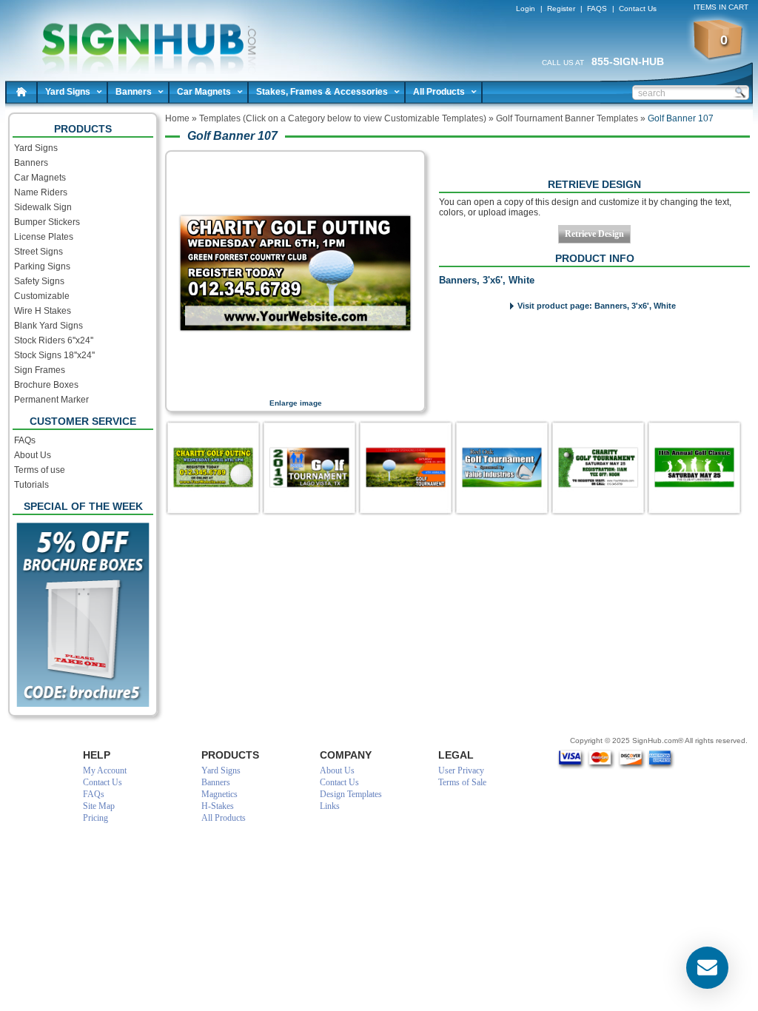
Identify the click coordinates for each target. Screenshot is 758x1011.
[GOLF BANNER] (406, 468)
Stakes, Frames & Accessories (322, 92)
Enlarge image (295, 403)
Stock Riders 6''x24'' (53, 340)
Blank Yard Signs (48, 325)
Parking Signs (42, 266)
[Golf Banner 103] (694, 468)
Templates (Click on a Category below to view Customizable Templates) (342, 118)
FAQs (25, 440)
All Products (439, 92)
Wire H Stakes (42, 311)
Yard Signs (67, 92)
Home (21, 91)
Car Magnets (204, 92)
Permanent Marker (51, 399)
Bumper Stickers (47, 222)
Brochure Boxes (46, 385)
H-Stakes (217, 806)
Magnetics (219, 794)
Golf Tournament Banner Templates (567, 118)
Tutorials (31, 485)
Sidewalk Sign (43, 207)
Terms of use (39, 470)
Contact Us (638, 8)
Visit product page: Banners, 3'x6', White (596, 305)
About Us (32, 455)
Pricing (95, 818)
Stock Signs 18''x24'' (54, 355)
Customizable (42, 296)
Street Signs (38, 251)
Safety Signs (39, 281)
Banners (133, 92)
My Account (105, 770)
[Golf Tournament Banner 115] (598, 468)
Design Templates (351, 794)
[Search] (739, 91)
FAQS (597, 8)
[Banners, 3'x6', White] (295, 388)
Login (525, 8)
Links (330, 806)
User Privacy (461, 770)
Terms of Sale (462, 782)
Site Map (99, 806)
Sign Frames (39, 370)
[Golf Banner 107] (213, 468)
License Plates (43, 237)
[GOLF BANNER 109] (309, 468)
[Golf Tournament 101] (502, 468)
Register (561, 8)
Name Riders (40, 192)
